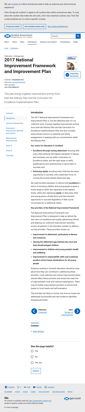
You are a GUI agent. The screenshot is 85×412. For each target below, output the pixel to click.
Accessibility (8, 392)
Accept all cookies (13, 26)
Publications (32, 42)
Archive (17, 392)
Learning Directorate (18, 82)
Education (11, 85)
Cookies (33, 392)
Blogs (75, 42)
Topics (14, 42)
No (36, 357)
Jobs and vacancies (58, 392)
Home (6, 48)
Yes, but (38, 362)
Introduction (10, 118)
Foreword (9, 113)
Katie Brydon (38, 331)
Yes (36, 351)
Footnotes (9, 156)
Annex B (9, 151)
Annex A (9, 146)
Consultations (65, 42)
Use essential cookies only (34, 26)
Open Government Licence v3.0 (40, 401)
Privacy (70, 392)
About (6, 42)
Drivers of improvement (14, 123)
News (22, 42)
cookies (14, 4)
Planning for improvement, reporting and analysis (14, 130)
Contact (25, 392)
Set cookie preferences (58, 26)
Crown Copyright (43, 392)
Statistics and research (48, 42)
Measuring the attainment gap (11, 139)
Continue (36, 371)
